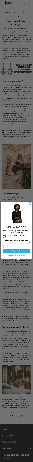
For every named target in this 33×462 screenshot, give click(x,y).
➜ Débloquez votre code (16, 251)
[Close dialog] (30, 203)
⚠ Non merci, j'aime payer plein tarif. (16, 255)
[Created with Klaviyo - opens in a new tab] (16, 259)
